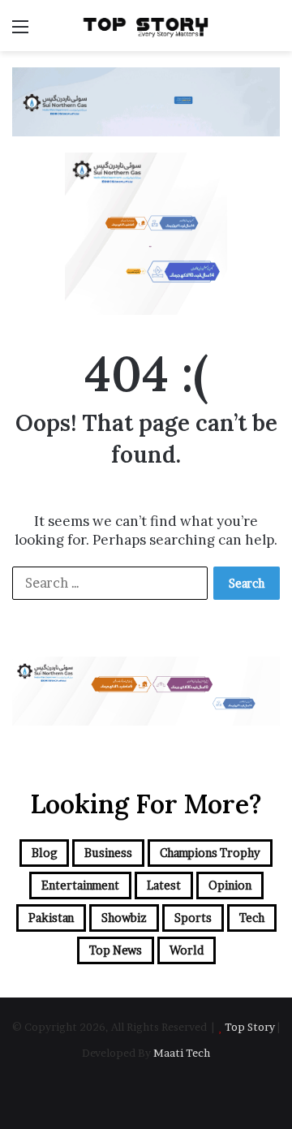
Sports (193, 917)
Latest (164, 885)
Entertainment (80, 885)
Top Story (250, 1026)
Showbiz (124, 917)
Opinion (229, 885)
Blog (44, 853)
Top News (115, 950)
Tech (251, 917)
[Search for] (272, 32)
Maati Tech (181, 1052)
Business (108, 853)
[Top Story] (146, 25)
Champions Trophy (210, 853)
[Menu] (20, 32)
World (187, 950)
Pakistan (51, 917)
